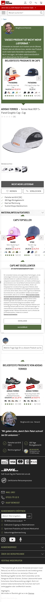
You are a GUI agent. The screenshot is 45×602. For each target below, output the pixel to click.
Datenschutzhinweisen (10, 314)
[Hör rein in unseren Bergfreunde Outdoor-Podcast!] (22, 540)
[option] (22, 140)
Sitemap (31, 593)
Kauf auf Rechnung (12, 203)
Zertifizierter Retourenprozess (20, 480)
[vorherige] (6, 78)
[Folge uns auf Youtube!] (14, 540)
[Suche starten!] (41, 13)
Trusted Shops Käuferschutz (16, 206)
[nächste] (38, 78)
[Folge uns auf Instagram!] (5, 540)
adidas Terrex (9, 109)
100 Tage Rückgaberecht (14, 200)
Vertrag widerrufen (11, 560)
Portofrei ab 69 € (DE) (13, 197)
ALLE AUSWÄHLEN (22, 327)
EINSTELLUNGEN (22, 321)
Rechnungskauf (14, 450)
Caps (4, 19)
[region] (22, 301)
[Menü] (3, 12)
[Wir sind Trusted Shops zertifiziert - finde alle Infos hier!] (26, 451)
